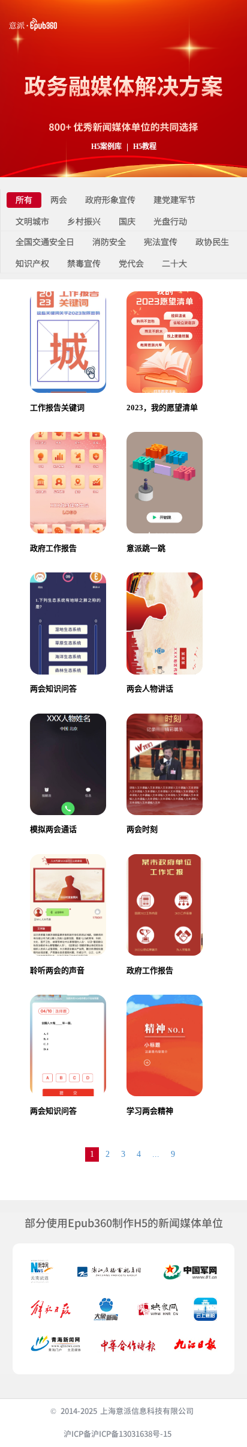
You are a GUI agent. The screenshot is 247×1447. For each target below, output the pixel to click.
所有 (24, 200)
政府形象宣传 (110, 200)
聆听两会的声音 (57, 970)
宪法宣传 (160, 242)
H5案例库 (106, 146)
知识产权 (32, 264)
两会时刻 (142, 829)
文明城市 (32, 222)
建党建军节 (174, 200)
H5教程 (144, 146)
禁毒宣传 (84, 264)
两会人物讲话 (149, 688)
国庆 (127, 222)
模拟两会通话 (53, 829)
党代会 (131, 264)
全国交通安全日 (45, 242)
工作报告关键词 (57, 407)
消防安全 (109, 242)
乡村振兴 (84, 222)
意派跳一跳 (145, 548)
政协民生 (212, 242)
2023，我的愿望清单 (162, 407)
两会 (58, 200)
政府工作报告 (53, 548)
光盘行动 (170, 222)
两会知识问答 (53, 688)
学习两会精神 (149, 1110)
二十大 (174, 264)
